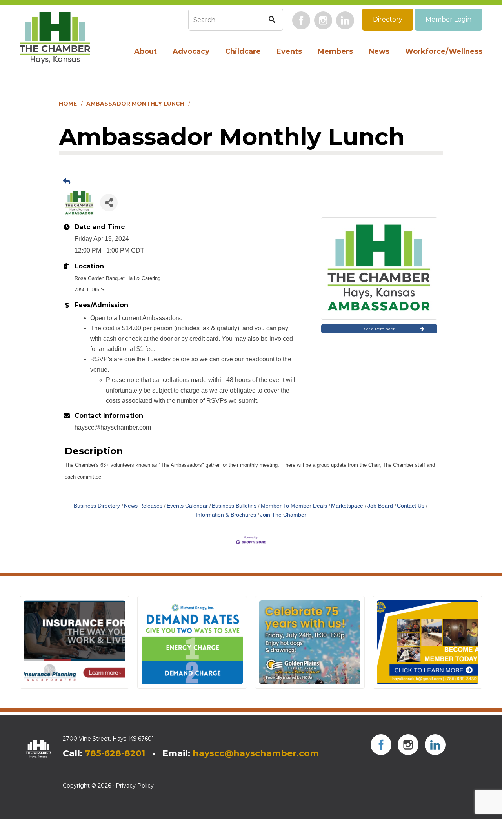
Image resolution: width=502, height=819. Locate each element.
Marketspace (347, 506)
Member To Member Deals (294, 506)
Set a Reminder (379, 328)
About (145, 51)
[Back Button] (66, 182)
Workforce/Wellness (443, 51)
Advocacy (191, 51)
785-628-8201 (115, 753)
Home (68, 103)
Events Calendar (187, 506)
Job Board (380, 506)
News (379, 51)
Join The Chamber (283, 515)
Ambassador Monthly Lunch (135, 103)
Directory (387, 19)
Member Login (448, 19)
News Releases (143, 506)
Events (289, 51)
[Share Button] (109, 202)
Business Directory (97, 506)
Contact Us (410, 506)
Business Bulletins (234, 506)
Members (335, 51)
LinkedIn (345, 20)
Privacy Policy (135, 785)
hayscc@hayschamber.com (256, 753)
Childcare (243, 51)
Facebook (301, 20)
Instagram (323, 20)
